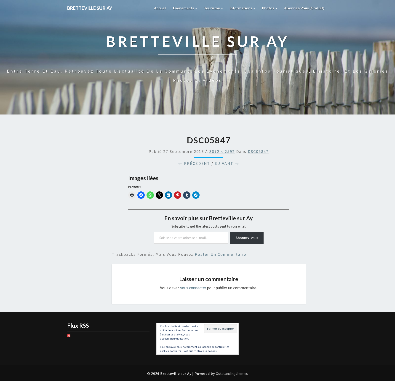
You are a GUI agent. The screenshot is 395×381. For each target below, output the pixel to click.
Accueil (160, 8)
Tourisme (212, 8)
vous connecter (193, 287)
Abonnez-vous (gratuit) (304, 8)
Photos (268, 8)
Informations (241, 8)
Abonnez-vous (247, 237)
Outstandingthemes (232, 373)
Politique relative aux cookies (199, 351)
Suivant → (227, 163)
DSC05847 (258, 151)
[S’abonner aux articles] (68, 337)
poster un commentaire (221, 254)
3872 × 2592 (222, 151)
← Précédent (194, 163)
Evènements (184, 8)
